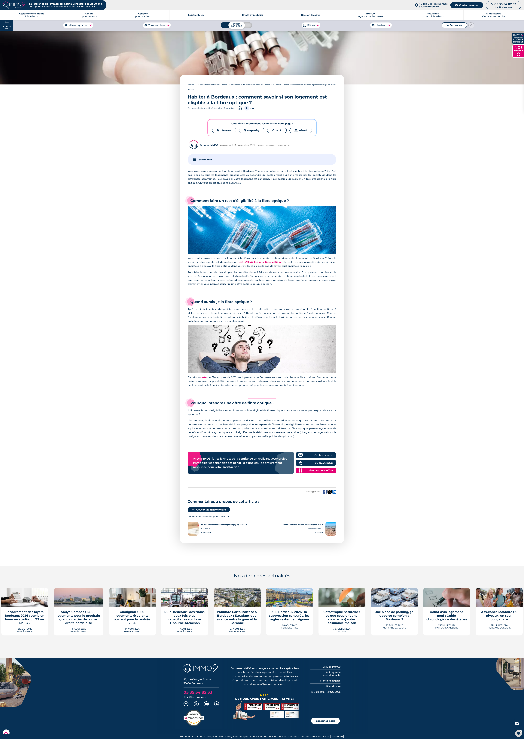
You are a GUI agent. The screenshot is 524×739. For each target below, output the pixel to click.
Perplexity (251, 130)
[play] (246, 108)
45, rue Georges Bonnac (433, 5)
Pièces (311, 25)
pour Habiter (142, 15)
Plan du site (333, 686)
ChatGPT (224, 130)
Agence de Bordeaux (370, 15)
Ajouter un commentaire (211, 509)
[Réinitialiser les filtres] (471, 25)
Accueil (191, 85)
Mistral (300, 130)
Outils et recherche (493, 15)
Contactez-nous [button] (325, 721)
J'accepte (337, 736)
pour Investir (89, 15)
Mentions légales (330, 680)
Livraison (381, 25)
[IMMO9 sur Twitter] (196, 704)
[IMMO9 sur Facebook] (186, 704)
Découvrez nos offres (320, 470)
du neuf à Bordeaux (432, 15)
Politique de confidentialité (331, 673)
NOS (518, 50)
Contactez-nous (466, 5)
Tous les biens (156, 25)
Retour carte (7, 27)
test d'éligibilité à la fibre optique (260, 262)
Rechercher (454, 25)
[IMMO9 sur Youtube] (206, 704)
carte (203, 377)
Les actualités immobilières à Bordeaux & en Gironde (218, 85)
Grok (277, 130)
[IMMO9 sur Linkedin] (216, 704)
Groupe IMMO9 (331, 666)
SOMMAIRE (205, 159)
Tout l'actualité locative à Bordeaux (257, 85)
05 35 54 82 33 (324, 462)
